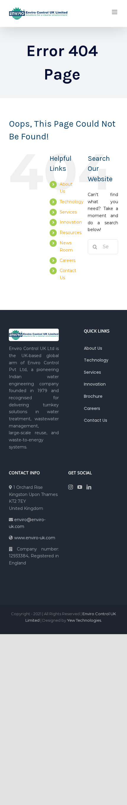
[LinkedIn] (89, 487)
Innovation (71, 222)
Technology (72, 201)
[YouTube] (79, 487)
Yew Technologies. (84, 620)
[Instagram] (70, 487)
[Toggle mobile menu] (115, 12)
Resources (71, 232)
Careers (67, 260)
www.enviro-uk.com (34, 537)
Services (68, 212)
